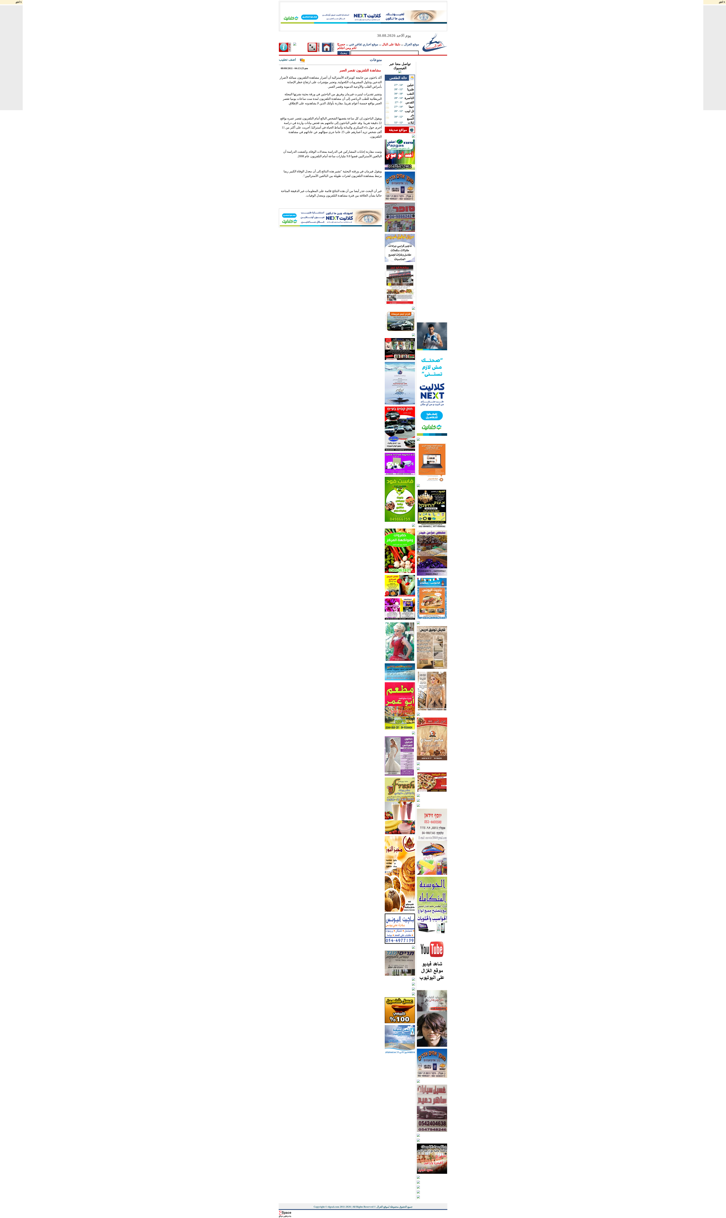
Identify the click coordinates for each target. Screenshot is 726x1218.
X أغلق (19, 2)
